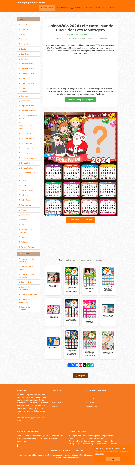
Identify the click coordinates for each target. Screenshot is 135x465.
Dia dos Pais (25, 163)
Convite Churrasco (28, 282)
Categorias (63, 8)
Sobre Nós (79, 451)
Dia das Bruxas (26, 133)
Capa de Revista (27, 83)
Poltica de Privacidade (95, 8)
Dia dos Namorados (28, 158)
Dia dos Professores (28, 168)
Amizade (24, 29)
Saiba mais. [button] (99, 454)
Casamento (25, 101)
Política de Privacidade (77, 446)
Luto (22, 224)
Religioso (24, 242)
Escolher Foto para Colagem (80, 100)
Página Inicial (47, 8)
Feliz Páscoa (25, 200)
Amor (23, 34)
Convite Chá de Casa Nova (26, 260)
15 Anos (23, 24)
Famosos (24, 185)
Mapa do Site (55, 451)
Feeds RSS (67, 451)
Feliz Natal (24, 195)
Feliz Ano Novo (26, 190)
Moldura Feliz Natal (91, 398)
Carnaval (24, 96)
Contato (77, 8)
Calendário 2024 (87, 34)
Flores (23, 210)
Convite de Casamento (24, 300)
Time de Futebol (27, 247)
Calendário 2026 (27, 73)
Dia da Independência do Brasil (26, 126)
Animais (23, 39)
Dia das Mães (26, 143)
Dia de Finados (26, 148)
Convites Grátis (90, 402)
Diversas (24, 180)
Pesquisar (113, 8)
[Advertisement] (80, 71)
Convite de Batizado (28, 294)
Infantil (23, 220)
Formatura (25, 215)
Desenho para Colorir (91, 406)
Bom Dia (24, 59)
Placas (23, 237)
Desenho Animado (28, 110)
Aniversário (25, 44)
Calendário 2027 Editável (80, 219)
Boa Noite (24, 54)
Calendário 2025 (27, 68)
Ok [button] (113, 459)
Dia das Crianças (27, 138)
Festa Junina (25, 205)
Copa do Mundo (27, 106)
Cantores (24, 78)
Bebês (23, 49)
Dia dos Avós (25, 153)
